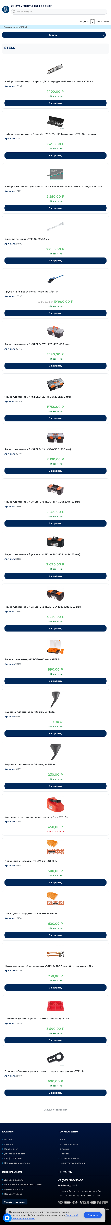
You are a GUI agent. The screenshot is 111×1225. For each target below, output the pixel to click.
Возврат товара (13, 1194)
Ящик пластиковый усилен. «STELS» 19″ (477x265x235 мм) (42, 554)
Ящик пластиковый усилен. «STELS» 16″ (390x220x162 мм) (42, 501)
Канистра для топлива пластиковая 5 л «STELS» (36, 817)
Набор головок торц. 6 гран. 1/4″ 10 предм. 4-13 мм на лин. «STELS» (48, 81)
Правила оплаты (13, 1189)
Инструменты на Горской (31, 6)
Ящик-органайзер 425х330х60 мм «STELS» (32, 659)
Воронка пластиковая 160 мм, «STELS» (30, 764)
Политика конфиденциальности (23, 1184)
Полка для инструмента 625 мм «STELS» (31, 913)
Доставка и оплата (14, 1153)
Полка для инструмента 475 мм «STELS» (31, 861)
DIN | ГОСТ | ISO (13, 1158)
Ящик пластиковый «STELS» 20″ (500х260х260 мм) (37, 396)
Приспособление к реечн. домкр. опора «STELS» (36, 1018)
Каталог (8, 1144)
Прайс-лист (11, 1149)
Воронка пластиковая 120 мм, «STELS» (29, 712)
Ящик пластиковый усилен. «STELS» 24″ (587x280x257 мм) (42, 606)
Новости (65, 1153)
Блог (62, 1139)
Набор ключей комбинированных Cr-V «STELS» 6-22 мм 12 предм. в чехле (53, 186)
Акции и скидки (69, 1144)
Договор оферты (14, 1180)
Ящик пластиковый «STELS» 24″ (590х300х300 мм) (37, 449)
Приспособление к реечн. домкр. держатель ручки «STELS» (44, 1071)
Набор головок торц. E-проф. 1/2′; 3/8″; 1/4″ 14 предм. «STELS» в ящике (50, 134)
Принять (93, 1215)
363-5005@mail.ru (69, 1185)
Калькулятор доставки (73, 1163)
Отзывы (64, 1149)
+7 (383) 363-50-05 (70, 1180)
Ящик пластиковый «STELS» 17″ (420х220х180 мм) (37, 344)
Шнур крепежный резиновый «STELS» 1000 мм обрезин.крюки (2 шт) (50, 966)
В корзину (55, 103)
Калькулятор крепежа (17, 1163)
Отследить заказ (69, 1158)
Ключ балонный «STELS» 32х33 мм (27, 239)
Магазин (9, 1139)
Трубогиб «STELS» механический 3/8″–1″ (31, 291)
